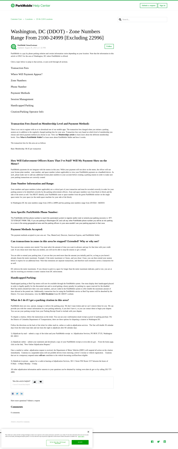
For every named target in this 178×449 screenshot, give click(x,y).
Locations (29, 19)
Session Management (22, 99)
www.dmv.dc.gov (89, 342)
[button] (34, 382)
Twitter (17, 394)
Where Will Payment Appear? (26, 74)
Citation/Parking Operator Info (27, 111)
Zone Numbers (18, 80)
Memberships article (67, 135)
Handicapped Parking (22, 105)
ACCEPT (80, 442)
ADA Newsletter (47, 294)
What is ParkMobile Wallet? (31, 137)
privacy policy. (81, 436)
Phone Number (19, 86)
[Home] (31, 6)
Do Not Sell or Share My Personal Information (58, 443)
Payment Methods (20, 92)
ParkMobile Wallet (92, 235)
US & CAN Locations (44, 19)
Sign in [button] (162, 6)
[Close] (88, 432)
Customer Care (16, 19)
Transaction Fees (20, 67)
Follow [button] (109, 46)
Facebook (13, 394)
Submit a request (149, 6)
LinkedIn (22, 394)
